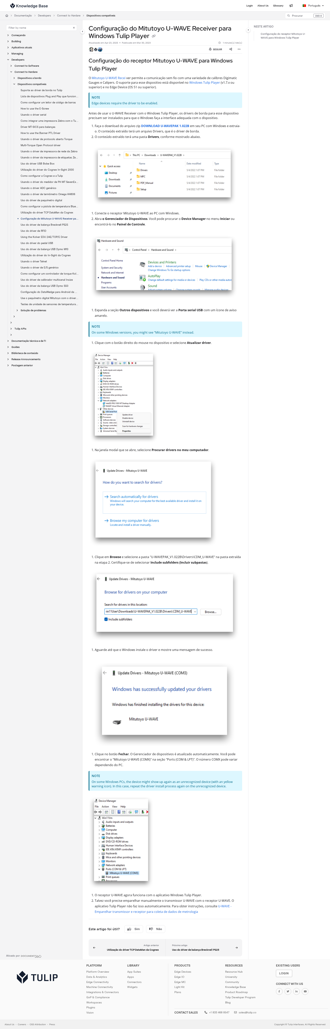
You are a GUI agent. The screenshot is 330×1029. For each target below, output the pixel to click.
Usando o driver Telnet (34, 261)
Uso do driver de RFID (33, 230)
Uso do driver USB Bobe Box (37, 163)
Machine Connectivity (99, 986)
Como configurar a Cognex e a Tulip (42, 175)
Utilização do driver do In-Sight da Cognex (46, 255)
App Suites (134, 971)
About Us (9, 1024)
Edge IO (179, 976)
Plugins (90, 1007)
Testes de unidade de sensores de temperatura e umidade (49, 304)
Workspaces (94, 1002)
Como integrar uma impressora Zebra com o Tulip (49, 120)
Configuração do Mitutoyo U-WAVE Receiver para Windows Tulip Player (49, 218)
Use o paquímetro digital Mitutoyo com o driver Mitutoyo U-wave (49, 298)
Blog (228, 1002)
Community (232, 982)
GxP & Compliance (98, 997)
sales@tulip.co (247, 1012)
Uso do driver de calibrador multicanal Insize (47, 279)
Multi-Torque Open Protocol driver (41, 145)
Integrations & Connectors (102, 992)
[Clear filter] (74, 28)
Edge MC (180, 982)
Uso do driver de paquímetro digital (41, 200)
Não (159, 929)
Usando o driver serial (33, 114)
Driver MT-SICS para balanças (38, 127)
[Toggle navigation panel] (82, 31)
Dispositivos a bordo (29, 78)
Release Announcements (25, 359)
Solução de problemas (33, 310)
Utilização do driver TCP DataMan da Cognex (47, 212)
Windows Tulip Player (204, 82)
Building (16, 41)
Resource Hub (234, 971)
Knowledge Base (235, 986)
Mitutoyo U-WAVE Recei (108, 78)
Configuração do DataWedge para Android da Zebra (49, 292)
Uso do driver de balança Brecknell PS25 (44, 224)
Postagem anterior (22, 365)
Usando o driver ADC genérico (38, 188)
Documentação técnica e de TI (28, 340)
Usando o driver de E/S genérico (40, 267)
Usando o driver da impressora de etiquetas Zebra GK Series (49, 157)
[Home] (29, 5)
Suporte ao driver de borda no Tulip (41, 90)
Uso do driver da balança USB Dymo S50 (44, 285)
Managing (17, 53)
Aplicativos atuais (21, 47)
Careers (22, 1024)
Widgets (132, 986)
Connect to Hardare (68, 15)
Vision (90, 1012)
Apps (130, 976)
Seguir (217, 49)
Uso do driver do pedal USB (37, 243)
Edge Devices (182, 971)
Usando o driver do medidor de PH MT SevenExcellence (49, 182)
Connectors (134, 982)
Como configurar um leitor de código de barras (48, 102)
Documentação (23, 15)
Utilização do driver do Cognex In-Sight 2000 (47, 169)
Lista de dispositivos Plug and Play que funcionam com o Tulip (49, 96)
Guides (15, 347)
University (231, 976)
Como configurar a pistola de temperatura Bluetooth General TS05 (49, 206)
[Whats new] (291, 6)
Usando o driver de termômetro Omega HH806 (48, 194)
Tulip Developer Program (240, 997)
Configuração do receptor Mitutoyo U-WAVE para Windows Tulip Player (283, 35)
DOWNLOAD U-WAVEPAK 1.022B (165, 126)
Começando (18, 35)
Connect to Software (27, 65)
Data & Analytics (96, 976)
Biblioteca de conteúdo (24, 353)
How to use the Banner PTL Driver (40, 133)
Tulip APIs (20, 328)
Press (52, 1024)
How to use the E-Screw (35, 108)
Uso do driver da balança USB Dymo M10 (44, 249)
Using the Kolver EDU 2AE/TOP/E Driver (44, 237)
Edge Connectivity (97, 982)
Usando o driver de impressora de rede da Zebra (49, 151)
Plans (177, 992)
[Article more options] (239, 49)
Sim (137, 929)
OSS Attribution (38, 1024)
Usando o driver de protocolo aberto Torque (46, 139)
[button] (305, 16)
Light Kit (179, 986)
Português (313, 5)
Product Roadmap (236, 992)
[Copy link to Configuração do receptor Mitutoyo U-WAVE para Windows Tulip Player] (123, 69)
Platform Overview (97, 971)
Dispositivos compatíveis (101, 15)
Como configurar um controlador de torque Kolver (49, 273)
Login (284, 973)
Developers (44, 15)
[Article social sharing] (231, 49)
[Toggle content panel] (248, 30)
